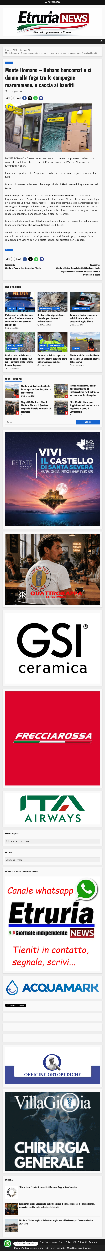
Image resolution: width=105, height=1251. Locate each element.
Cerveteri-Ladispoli (56, 345)
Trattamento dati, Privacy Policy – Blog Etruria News (32, 1242)
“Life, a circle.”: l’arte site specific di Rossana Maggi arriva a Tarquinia (48, 1187)
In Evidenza (12, 349)
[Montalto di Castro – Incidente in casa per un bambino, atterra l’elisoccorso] (85, 342)
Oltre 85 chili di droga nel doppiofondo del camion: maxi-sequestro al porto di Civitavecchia (61, 408)
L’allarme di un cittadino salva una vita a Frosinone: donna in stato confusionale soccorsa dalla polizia (19, 319)
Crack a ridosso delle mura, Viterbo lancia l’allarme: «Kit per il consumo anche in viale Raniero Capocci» (19, 360)
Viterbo (11, 345)
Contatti (93, 1242)
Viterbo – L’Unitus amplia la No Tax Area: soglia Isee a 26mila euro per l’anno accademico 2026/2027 (56, 1222)
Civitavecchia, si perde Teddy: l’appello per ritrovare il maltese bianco (51, 318)
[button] (5, 41)
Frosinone (11, 308)
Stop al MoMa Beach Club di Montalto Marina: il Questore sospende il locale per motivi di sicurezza (12, 408)
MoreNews (72, 1248)
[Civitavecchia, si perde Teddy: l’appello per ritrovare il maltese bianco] (52, 302)
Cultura (9, 1179)
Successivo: (78, 269)
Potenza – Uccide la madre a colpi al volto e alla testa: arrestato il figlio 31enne (83, 318)
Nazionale (85, 308)
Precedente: (23, 266)
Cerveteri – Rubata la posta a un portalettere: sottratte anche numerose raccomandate (52, 358)
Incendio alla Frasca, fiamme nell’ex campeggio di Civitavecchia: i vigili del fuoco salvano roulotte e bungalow (61, 391)
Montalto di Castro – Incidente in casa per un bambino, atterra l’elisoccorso (84, 358)
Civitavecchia (45, 308)
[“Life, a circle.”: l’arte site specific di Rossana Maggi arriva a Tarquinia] (11, 1192)
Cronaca (9, 63)
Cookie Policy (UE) (67, 1242)
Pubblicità (82, 1242)
